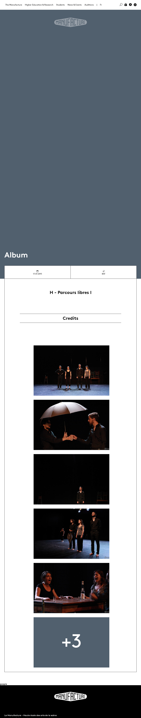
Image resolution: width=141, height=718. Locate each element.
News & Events (75, 4)
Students (60, 4)
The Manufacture (13, 4)
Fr (101, 4)
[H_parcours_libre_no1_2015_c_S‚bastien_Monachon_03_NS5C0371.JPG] (71, 425)
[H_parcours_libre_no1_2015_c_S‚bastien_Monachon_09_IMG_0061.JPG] (71, 534)
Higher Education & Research (39, 4)
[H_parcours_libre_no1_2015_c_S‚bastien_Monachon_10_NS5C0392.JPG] (71, 588)
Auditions (89, 4)
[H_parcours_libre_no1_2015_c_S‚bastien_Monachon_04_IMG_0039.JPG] (71, 479)
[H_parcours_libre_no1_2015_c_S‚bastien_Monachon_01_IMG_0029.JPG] (71, 370)
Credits (70, 318)
